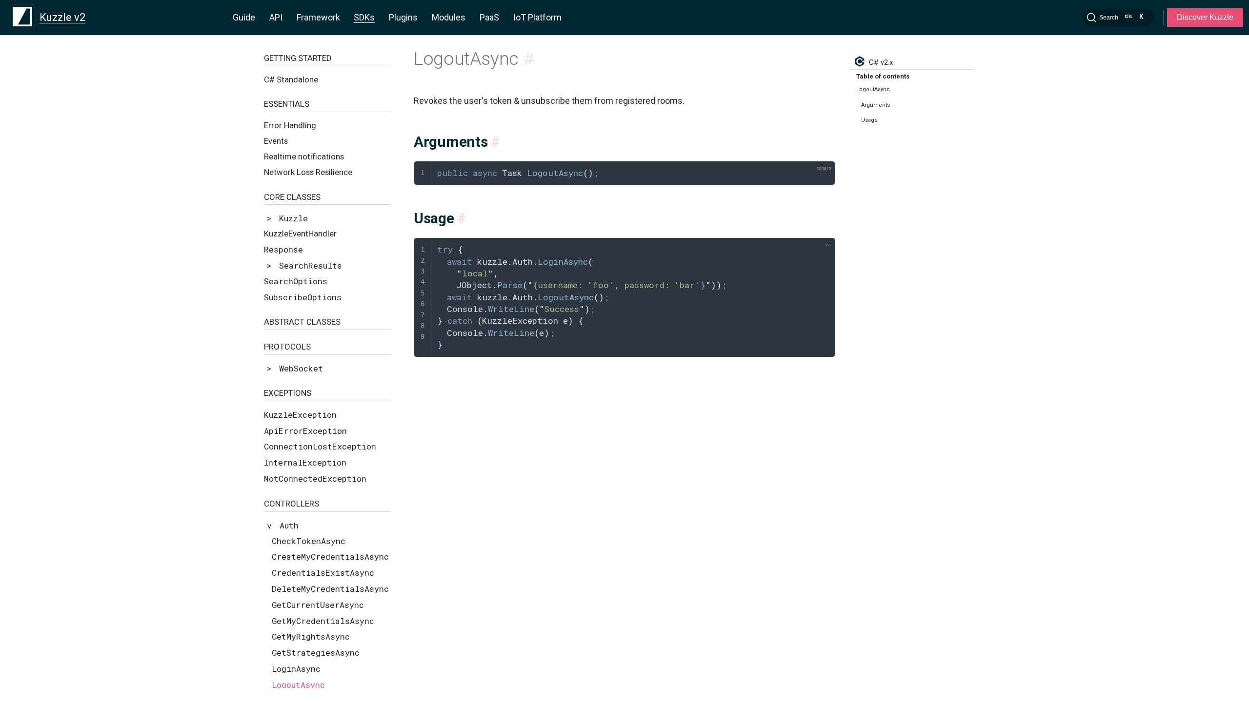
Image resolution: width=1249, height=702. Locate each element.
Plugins (403, 17)
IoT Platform (537, 17)
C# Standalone (291, 79)
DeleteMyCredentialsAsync (330, 588)
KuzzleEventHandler (300, 233)
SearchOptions (295, 281)
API (275, 17)
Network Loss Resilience (308, 172)
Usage (869, 120)
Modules (448, 17)
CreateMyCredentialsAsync (330, 556)
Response (283, 249)
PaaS (489, 17)
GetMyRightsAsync (311, 636)
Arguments (875, 105)
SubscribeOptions (303, 297)
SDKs (364, 17)
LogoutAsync (298, 684)
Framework (318, 17)
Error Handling (290, 125)
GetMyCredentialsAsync (323, 620)
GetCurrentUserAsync (318, 604)
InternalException (305, 462)
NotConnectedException (315, 478)
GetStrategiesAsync (316, 652)
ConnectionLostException (320, 446)
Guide (244, 17)
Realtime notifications (304, 156)
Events (276, 141)
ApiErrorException (305, 430)
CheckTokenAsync (308, 540)
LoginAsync (296, 668)
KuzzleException (300, 414)
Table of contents (882, 76)
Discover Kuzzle (1205, 17)
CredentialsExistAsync (323, 572)
